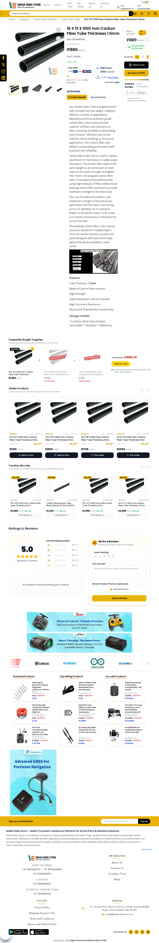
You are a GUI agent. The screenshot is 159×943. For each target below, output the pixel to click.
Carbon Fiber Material (45, 19)
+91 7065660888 (52, 869)
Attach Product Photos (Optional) (110, 584)
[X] (3, 64)
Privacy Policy (42, 907)
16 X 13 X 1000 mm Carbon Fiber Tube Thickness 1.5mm (114, 19)
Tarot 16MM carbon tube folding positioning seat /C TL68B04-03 (92, 373)
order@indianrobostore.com (119, 914)
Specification (98, 97)
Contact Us (117, 868)
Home (12, 19)
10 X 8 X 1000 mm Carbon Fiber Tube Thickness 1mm (56, 373)
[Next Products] (147, 389)
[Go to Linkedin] (148, 932)
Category (24, 19)
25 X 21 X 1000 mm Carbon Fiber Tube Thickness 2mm (61, 504)
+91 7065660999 (42, 874)
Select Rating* (101, 552)
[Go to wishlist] (141, 13)
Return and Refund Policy (42, 924)
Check (141, 93)
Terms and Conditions (42, 919)
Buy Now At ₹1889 (136, 73)
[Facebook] (3, 58)
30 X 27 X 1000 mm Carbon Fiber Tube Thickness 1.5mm (131, 504)
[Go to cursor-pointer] (155, 13)
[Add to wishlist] (58, 29)
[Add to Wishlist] (39, 477)
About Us (117, 862)
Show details (125, 372)
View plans (113, 77)
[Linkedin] (3, 78)
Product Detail (77, 97)
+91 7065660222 (42, 884)
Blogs (117, 879)
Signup (144, 821)
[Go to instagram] (142, 932)
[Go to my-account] (148, 13)
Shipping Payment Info (42, 913)
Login (146, 2)
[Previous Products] (141, 389)
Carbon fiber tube (70, 19)
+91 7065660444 (42, 894)
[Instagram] (3, 71)
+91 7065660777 (31, 869)
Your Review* (99, 564)
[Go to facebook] (131, 932)
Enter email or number (116, 821)
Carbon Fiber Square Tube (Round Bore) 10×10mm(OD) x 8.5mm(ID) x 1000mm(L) (24, 504)
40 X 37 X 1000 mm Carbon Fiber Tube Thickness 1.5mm (95, 504)
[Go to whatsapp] (136, 932)
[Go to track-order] (135, 13)
